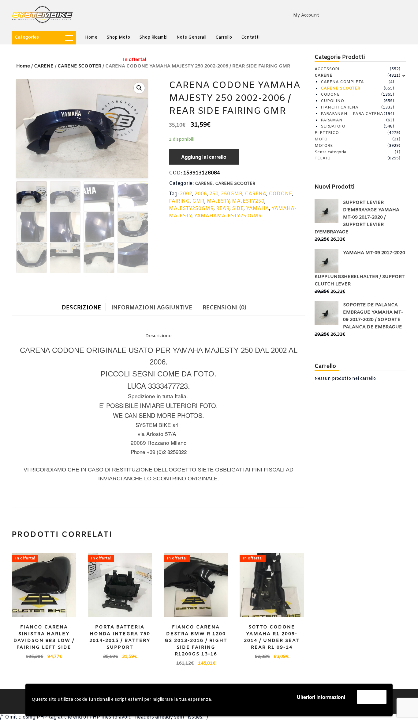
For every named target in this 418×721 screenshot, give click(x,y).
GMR (198, 201)
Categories (27, 37)
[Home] (42, 15)
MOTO (321, 139)
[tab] (86, 306)
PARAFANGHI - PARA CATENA (352, 113)
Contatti (250, 37)
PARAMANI (332, 120)
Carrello (223, 37)
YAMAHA (257, 208)
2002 (186, 194)
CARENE (44, 66)
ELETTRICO (327, 132)
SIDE (238, 208)
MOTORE (324, 145)
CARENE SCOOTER (235, 184)
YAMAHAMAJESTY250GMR (228, 216)
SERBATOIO (333, 126)
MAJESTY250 (248, 201)
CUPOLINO (332, 101)
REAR (223, 208)
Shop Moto (118, 37)
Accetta (372, 696)
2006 (201, 194)
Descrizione (81, 307)
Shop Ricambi (153, 37)
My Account (306, 15)
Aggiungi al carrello (203, 156)
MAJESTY (218, 201)
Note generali (191, 37)
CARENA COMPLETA (342, 82)
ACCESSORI (327, 69)
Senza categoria (330, 152)
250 (213, 194)
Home (91, 37)
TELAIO (322, 158)
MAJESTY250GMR (191, 208)
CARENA (255, 194)
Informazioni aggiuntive (151, 307)
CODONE (280, 194)
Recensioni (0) (224, 307)
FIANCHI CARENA (339, 107)
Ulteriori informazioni (321, 696)
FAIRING (179, 201)
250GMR (231, 194)
